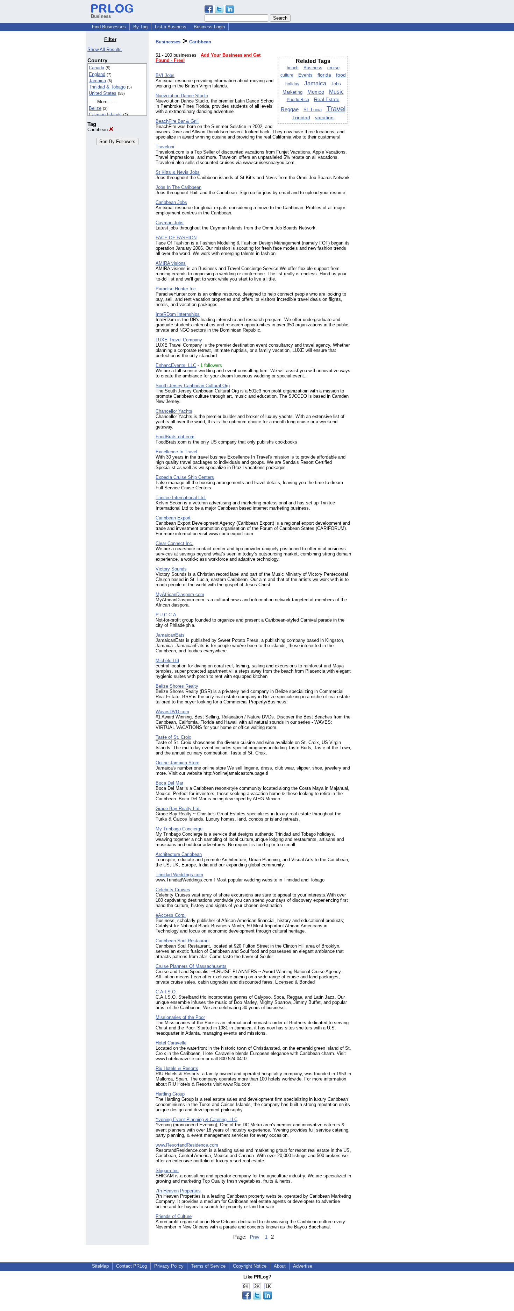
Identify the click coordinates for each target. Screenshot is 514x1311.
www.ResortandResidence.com (187, 1145)
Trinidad (301, 117)
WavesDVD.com (172, 711)
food (341, 75)
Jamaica (97, 80)
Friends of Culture (174, 1216)
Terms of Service (208, 1266)
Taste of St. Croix (173, 737)
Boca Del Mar (169, 783)
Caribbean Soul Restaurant (183, 940)
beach (293, 67)
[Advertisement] (393, 141)
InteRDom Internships (178, 314)
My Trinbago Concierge (179, 828)
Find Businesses (109, 26)
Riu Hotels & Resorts (177, 1068)
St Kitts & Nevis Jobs (178, 172)
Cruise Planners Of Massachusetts (191, 966)
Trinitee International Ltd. (181, 497)
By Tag (140, 26)
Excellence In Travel (176, 451)
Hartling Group (170, 1094)
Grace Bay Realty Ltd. (178, 808)
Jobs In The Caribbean (178, 187)
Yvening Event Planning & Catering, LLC (196, 1119)
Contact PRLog (131, 1266)
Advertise (302, 1266)
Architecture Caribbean (179, 854)
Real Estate (327, 99)
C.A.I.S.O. (166, 991)
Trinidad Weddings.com (179, 874)
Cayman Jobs (170, 222)
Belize (95, 108)
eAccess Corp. (171, 915)
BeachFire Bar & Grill (177, 121)
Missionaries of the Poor (180, 1017)
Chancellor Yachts (174, 411)
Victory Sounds (171, 569)
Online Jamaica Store (177, 762)
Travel (336, 109)
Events (305, 75)
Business (313, 67)
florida (324, 75)
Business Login (209, 26)
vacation (324, 117)
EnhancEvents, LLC (176, 365)
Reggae (290, 109)
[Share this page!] (219, 11)
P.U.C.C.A (166, 614)
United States (102, 93)
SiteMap (100, 1266)
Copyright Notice (249, 1266)
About (280, 1266)
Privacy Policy (169, 1266)
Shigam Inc (167, 1170)
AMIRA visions (171, 263)
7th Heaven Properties (178, 1190)
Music (336, 92)
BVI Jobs (165, 75)
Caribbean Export (173, 517)
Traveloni (165, 146)
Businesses (168, 41)
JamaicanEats (170, 635)
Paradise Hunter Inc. (176, 288)
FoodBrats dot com (175, 436)
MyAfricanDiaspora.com (180, 594)
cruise (333, 67)
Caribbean (98, 129)
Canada (96, 67)
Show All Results (104, 49)
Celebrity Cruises (173, 889)
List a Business (170, 26)
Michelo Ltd (167, 660)
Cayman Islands (105, 114)
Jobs (336, 83)
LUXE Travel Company (179, 339)
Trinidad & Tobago (107, 87)
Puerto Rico (298, 99)
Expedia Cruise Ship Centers (185, 477)
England (97, 74)
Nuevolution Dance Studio (182, 95)
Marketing (292, 92)
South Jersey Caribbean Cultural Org (193, 385)
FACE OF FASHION (176, 237)
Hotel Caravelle (171, 1043)
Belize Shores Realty (177, 686)
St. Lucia (313, 109)
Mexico (315, 92)
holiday (292, 84)
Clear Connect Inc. (174, 543)
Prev (254, 1237)
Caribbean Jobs (171, 202)
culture (286, 75)
